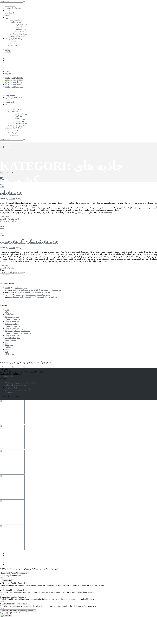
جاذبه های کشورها (10, 147)
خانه (7, 144)
